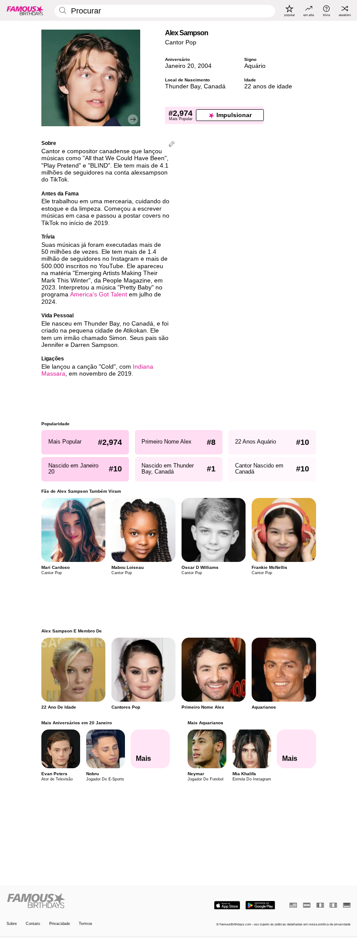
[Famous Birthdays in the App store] (227, 905)
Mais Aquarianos (205, 722)
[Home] (91, 901)
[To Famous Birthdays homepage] (25, 10)
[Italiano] (333, 905)
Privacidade (59, 923)
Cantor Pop (180, 42)
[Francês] (320, 905)
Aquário (255, 66)
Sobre (12, 923)
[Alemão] (346, 905)
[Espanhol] (306, 905)
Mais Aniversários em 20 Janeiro (76, 722)
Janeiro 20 (179, 66)
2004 (205, 66)
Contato (33, 923)
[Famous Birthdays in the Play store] (260, 905)
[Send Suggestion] (171, 144)
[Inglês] (293, 905)
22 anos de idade (268, 86)
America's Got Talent (98, 294)
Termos (85, 923)
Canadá (215, 86)
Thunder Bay (182, 86)
